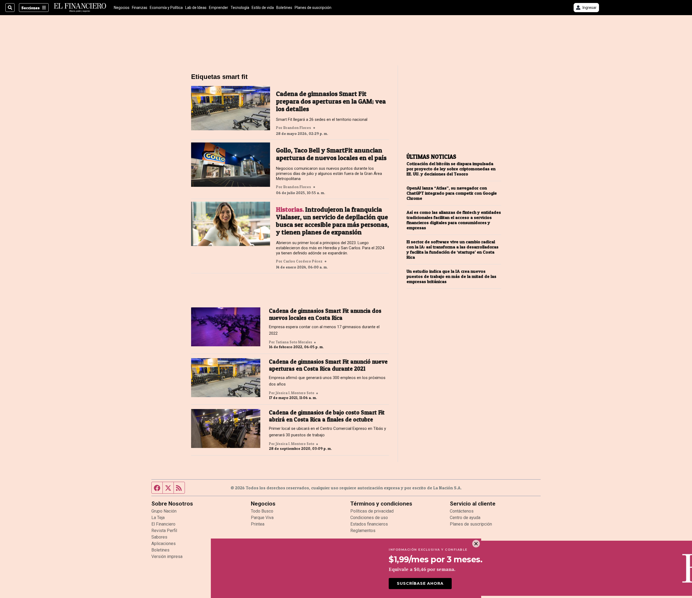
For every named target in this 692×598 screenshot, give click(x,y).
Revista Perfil (164, 530)
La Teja (158, 517)
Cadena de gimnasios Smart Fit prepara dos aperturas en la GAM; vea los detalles (331, 101)
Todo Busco (262, 511)
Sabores (159, 537)
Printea (257, 524)
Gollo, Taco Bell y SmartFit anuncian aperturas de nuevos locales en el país (331, 154)
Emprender (218, 7)
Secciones (30, 7)
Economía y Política (166, 7)
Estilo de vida (263, 7)
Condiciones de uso (369, 517)
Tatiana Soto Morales (294, 342)
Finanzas (139, 7)
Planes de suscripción (313, 7)
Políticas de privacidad (372, 511)
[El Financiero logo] (80, 7)
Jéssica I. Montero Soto (295, 393)
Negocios (121, 7)
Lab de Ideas (196, 7)
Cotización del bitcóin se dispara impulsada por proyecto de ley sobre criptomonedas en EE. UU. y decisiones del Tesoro (451, 169)
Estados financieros (369, 524)
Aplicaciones (163, 543)
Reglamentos (362, 530)
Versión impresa (166, 556)
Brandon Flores (297, 127)
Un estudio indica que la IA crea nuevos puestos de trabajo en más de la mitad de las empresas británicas (451, 276)
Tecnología (240, 7)
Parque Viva (262, 517)
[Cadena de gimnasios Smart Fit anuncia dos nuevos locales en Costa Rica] (225, 326)
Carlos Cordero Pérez (302, 261)
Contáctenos (462, 511)
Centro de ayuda (465, 517)
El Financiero (163, 524)
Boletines (284, 7)
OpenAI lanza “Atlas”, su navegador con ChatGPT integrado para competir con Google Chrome (452, 193)
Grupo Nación (164, 511)
